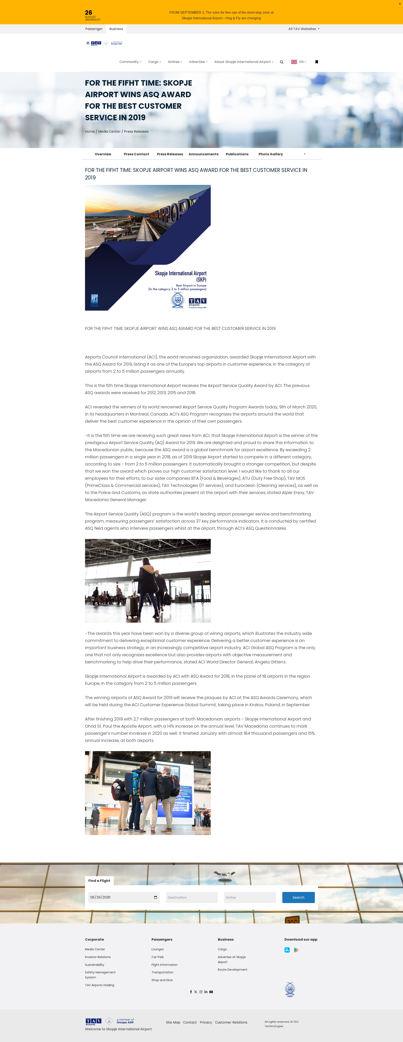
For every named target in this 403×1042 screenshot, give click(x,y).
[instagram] (200, 992)
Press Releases (170, 154)
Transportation (162, 972)
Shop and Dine (162, 980)
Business (116, 28)
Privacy (206, 1022)
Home (90, 131)
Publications (237, 154)
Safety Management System (100, 974)
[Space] (105, 43)
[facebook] (191, 992)
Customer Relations (231, 1022)
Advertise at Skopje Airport (232, 959)
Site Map (173, 1022)
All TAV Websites (302, 28)
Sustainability (94, 965)
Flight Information (165, 965)
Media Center (109, 131)
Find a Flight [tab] (99, 880)
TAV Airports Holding (99, 985)
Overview (103, 154)
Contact (190, 1022)
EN (301, 61)
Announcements (204, 154)
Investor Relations (98, 957)
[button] (400, 4)
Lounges (158, 949)
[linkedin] (205, 992)
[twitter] (196, 992)
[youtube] (211, 992)
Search (298, 897)
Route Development (232, 969)
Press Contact (136, 154)
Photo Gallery (271, 154)
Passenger (94, 28)
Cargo (222, 949)
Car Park (158, 957)
